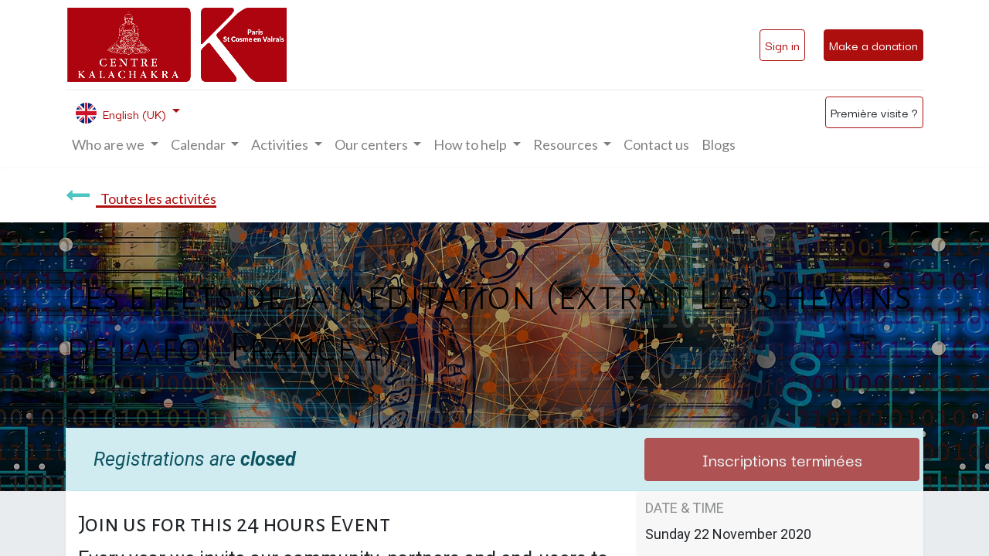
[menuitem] (656, 144)
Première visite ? (874, 112)
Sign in (782, 45)
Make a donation (873, 45)
